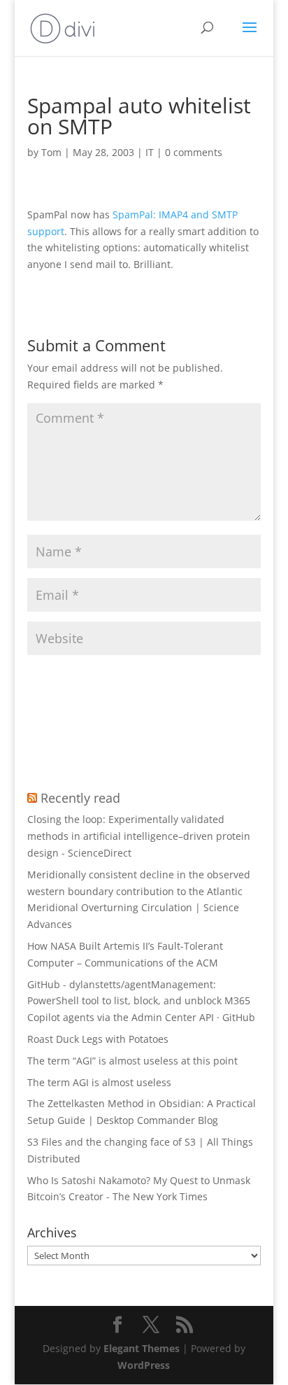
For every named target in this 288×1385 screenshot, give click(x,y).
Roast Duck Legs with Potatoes (97, 1039)
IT (149, 152)
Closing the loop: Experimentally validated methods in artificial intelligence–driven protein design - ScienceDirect (138, 836)
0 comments (193, 152)
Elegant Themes (141, 1348)
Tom (51, 152)
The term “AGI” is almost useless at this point (132, 1060)
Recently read (80, 797)
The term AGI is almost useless (99, 1082)
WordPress (143, 1365)
